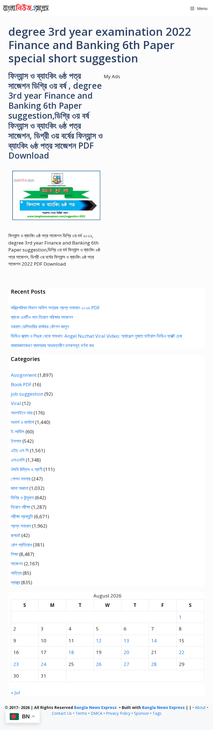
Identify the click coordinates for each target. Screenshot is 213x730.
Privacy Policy (118, 713)
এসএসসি (18, 460)
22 (181, 652)
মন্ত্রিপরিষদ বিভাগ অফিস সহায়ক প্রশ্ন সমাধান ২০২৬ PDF (55, 307)
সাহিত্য (16, 573)
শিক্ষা (14, 554)
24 (43, 664)
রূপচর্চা (15, 535)
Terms (81, 713)
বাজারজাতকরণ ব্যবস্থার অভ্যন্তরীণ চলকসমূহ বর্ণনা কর (52, 345)
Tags (157, 713)
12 (99, 640)
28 (154, 664)
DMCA (96, 713)
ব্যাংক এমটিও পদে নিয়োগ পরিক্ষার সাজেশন (42, 317)
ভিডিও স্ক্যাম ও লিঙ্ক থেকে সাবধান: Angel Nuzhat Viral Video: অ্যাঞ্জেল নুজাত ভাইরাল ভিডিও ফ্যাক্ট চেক (96, 336)
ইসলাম (16, 441)
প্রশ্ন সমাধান (21, 526)
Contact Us (62, 713)
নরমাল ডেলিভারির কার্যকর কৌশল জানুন (40, 326)
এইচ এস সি (20, 450)
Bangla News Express (95, 707)
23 (16, 664)
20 (126, 652)
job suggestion (27, 394)
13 (126, 640)
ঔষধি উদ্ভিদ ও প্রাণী (26, 469)
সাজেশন (17, 563)
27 (126, 664)
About (200, 707)
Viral (16, 403)
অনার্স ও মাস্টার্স (22, 422)
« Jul (15, 692)
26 (99, 664)
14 (154, 640)
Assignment (24, 375)
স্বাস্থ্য (15, 582)
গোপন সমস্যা (21, 478)
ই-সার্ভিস (17, 431)
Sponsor (141, 713)
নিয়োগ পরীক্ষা (20, 507)
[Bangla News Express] (26, 8)
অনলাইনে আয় (21, 412)
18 (71, 652)
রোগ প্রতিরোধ (21, 544)
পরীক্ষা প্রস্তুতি (22, 516)
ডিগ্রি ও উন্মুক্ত (22, 497)
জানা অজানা (19, 488)
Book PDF (21, 384)
